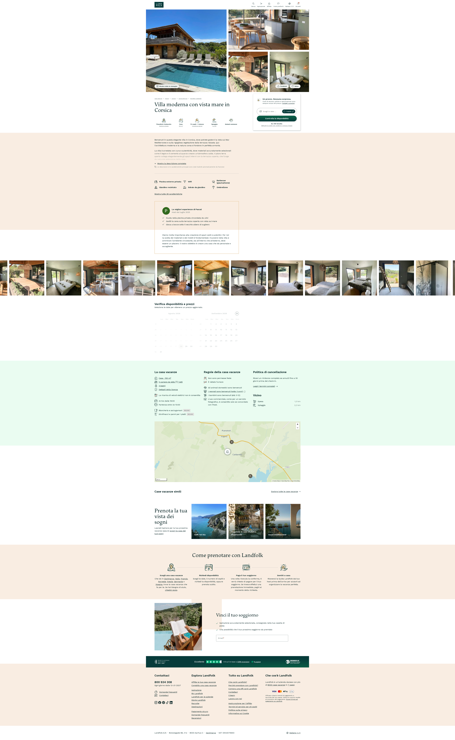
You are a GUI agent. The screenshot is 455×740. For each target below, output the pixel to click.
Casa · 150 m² (165, 378)
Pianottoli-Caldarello (195, 98)
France (167, 98)
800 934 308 (163, 682)
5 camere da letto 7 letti (171, 382)
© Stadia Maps (276, 481)
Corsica (174, 98)
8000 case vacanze (276, 685)
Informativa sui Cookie (238, 713)
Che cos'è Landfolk (278, 675)
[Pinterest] (163, 702)
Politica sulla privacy (237, 710)
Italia (177, 579)
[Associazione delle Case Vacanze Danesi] (293, 662)
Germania (178, 581)
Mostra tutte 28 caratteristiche (168, 194)
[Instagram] (156, 702)
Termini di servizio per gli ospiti (242, 707)
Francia (184, 579)
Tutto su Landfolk (240, 675)
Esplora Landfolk (203, 675)
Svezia (170, 581)
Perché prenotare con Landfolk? (243, 685)
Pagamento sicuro (199, 711)
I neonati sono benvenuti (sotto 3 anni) (225, 391)
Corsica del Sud (183, 98)
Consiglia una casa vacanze (204, 685)
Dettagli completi (288, 103)
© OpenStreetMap (295, 481)
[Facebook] (159, 702)
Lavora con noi (235, 699)
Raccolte (195, 703)
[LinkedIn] (171, 702)
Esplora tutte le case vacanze (284, 491)
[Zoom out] (297, 427)
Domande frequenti (168, 692)
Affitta (269, 6)
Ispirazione (261, 6)
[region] (227, 451)
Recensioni (196, 718)
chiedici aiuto (171, 590)
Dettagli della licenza (168, 389)
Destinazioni (196, 707)
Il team (231, 695)
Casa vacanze (158, 98)
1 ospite (288, 111)
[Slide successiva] (300, 496)
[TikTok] (167, 702)
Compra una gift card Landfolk (242, 689)
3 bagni (162, 386)
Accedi (298, 6)
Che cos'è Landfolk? (237, 682)
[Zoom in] (297, 424)
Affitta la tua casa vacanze (203, 682)
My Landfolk (197, 693)
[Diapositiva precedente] (154, 496)
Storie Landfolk (198, 700)
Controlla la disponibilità (276, 118)
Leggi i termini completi (264, 386)
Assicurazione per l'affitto (240, 703)
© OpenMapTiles (285, 481)
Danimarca (169, 579)
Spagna (159, 584)
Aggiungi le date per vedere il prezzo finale (276, 125)
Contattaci (163, 695)
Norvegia (162, 581)
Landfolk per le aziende (202, 697)
